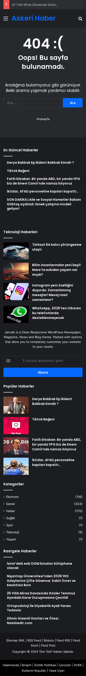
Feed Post (48, 645)
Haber (10, 511)
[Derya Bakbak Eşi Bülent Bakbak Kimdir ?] (16, 405)
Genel (10, 504)
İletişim (26, 665)
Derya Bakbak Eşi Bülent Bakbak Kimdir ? (52, 401)
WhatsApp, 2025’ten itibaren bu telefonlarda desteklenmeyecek (56, 313)
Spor (9, 525)
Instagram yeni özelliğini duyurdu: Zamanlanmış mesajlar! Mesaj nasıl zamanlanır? (52, 292)
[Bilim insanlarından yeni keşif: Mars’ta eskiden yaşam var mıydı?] (16, 271)
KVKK (78, 665)
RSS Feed (34, 640)
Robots (49, 640)
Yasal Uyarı (56, 670)
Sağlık (10, 518)
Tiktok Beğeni (43, 419)
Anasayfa (43, 119)
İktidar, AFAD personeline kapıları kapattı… (53, 462)
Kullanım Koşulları (34, 670)
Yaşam (11, 539)
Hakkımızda (11, 665)
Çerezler (65, 665)
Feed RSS (63, 640)
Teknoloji (12, 532)
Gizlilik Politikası (45, 665)
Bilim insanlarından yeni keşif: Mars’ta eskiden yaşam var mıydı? (56, 270)
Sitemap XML (15, 640)
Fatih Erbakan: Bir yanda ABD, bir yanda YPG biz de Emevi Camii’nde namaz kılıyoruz (56, 444)
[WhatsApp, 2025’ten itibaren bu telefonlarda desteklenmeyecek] (16, 314)
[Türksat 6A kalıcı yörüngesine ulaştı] (16, 250)
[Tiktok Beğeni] (16, 425)
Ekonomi (12, 497)
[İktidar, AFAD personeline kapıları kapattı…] (16, 466)
